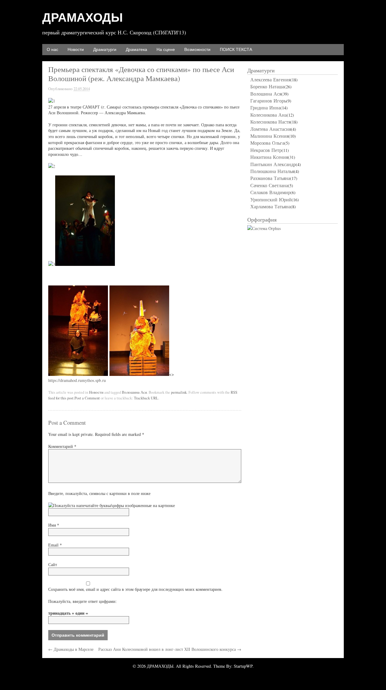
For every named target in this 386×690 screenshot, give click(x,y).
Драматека (136, 49)
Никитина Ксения (269, 157)
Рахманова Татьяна (270, 178)
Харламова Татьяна (270, 206)
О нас (52, 49)
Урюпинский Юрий (271, 199)
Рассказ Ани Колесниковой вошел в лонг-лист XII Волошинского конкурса (169, 649)
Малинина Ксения (269, 136)
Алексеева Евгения (270, 79)
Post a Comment (87, 398)
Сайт (52, 564)
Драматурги (104, 49)
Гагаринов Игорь (268, 100)
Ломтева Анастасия (270, 129)
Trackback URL (146, 398)
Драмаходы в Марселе (70, 649)
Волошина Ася (134, 392)
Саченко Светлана (269, 185)
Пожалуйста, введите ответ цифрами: (82, 601)
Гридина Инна (265, 107)
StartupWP (243, 666)
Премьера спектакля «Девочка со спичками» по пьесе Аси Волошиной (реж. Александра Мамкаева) (141, 73)
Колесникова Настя (270, 121)
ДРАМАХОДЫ (82, 17)
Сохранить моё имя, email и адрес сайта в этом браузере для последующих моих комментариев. (135, 589)
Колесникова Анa (268, 115)
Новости (76, 49)
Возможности (197, 49)
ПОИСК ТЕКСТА (236, 49)
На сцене (166, 49)
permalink (179, 392)
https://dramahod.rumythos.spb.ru (77, 380)
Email (55, 545)
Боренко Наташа (267, 86)
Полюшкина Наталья (272, 171)
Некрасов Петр (266, 150)
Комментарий (62, 446)
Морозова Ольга (267, 143)
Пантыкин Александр (273, 164)
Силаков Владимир (270, 192)
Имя (53, 525)
